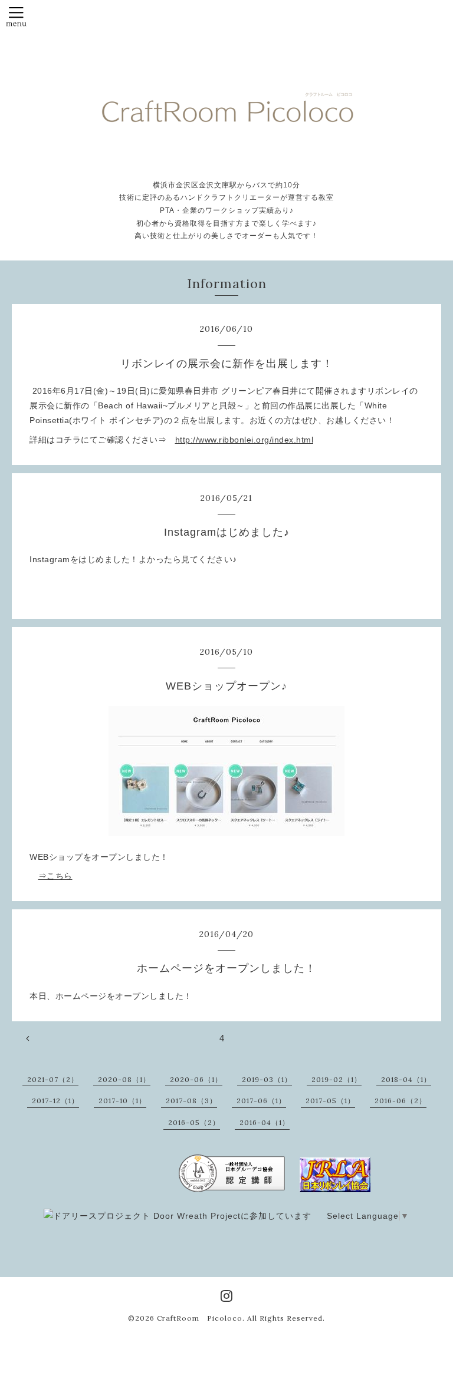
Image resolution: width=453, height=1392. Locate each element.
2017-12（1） (55, 1100)
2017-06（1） (261, 1100)
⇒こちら (55, 875)
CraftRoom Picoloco (199, 1318)
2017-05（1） (330, 1100)
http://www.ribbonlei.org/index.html (244, 439)
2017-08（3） (191, 1100)
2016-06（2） (400, 1100)
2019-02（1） (336, 1079)
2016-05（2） (194, 1122)
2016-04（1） (264, 1122)
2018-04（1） (406, 1079)
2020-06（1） (196, 1079)
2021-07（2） (52, 1079)
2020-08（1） (124, 1079)
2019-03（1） (267, 1079)
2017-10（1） (122, 1100)
